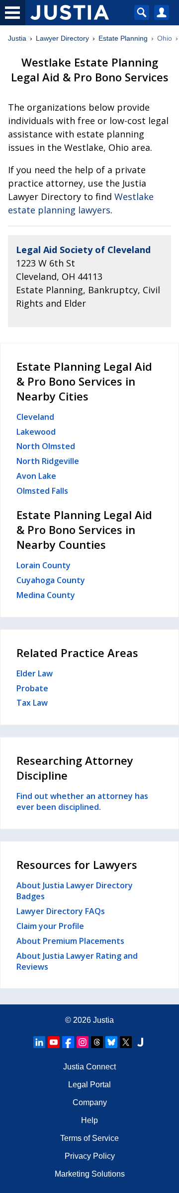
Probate (32, 688)
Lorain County (43, 565)
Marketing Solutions (90, 1174)
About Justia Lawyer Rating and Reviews (77, 961)
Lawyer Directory (62, 38)
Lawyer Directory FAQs (60, 911)
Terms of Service (89, 1138)
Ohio (164, 38)
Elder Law (34, 673)
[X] (126, 1042)
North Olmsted (45, 446)
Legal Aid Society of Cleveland (83, 250)
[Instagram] (83, 1042)
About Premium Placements (70, 940)
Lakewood (36, 431)
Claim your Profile (50, 926)
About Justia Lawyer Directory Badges (74, 891)
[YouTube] (54, 1042)
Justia (17, 38)
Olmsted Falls (42, 490)
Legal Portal (89, 1084)
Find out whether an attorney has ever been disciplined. (82, 801)
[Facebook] (68, 1042)
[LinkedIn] (39, 1042)
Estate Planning (123, 38)
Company (90, 1102)
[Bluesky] (111, 1042)
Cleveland (35, 416)
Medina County (45, 595)
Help (89, 1120)
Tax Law (32, 702)
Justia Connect (89, 1066)
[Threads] (97, 1042)
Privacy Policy (90, 1156)
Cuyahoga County (50, 580)
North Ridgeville (47, 461)
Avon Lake (36, 475)
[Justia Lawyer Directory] (140, 1042)
